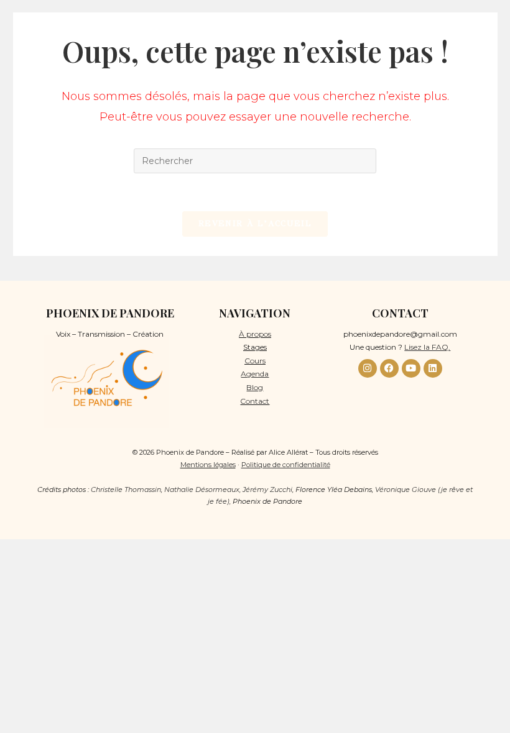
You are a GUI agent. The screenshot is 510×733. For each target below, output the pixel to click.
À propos (255, 334)
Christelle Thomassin (126, 489)
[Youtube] (411, 368)
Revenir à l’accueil (255, 224)
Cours (255, 360)
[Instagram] (367, 368)
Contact (254, 401)
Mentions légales (208, 464)
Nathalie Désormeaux (201, 489)
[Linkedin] (433, 368)
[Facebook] (389, 368)
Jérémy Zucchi (267, 489)
